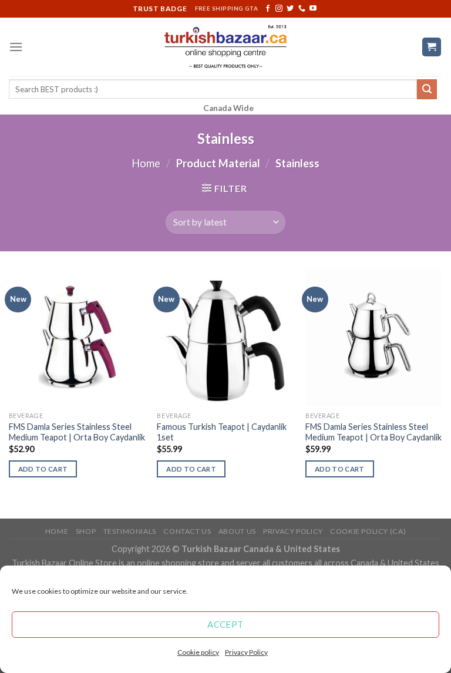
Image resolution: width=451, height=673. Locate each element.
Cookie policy (198, 652)
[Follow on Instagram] (278, 9)
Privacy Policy (246, 652)
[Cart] (432, 47)
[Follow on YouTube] (313, 9)
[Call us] (301, 9)
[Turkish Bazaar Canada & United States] (225, 47)
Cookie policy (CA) (368, 531)
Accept (225, 624)
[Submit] (427, 89)
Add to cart (43, 469)
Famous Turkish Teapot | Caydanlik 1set (222, 432)
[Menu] (16, 46)
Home (146, 163)
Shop (86, 531)
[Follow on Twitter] (290, 9)
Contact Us (187, 531)
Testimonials (129, 531)
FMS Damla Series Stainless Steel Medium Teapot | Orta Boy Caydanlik (77, 432)
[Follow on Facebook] (267, 9)
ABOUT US (237, 531)
